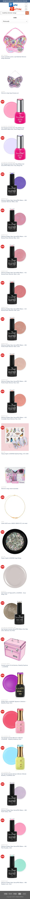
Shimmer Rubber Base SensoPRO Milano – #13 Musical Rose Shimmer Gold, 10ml (14, 309)
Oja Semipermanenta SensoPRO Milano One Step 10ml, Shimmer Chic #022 (14, 629)
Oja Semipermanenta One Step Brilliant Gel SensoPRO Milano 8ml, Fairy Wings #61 (12, 164)
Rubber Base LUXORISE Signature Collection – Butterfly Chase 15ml (13, 702)
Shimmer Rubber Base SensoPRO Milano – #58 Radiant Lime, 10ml (14, 883)
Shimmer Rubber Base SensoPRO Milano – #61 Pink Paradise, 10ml (14, 847)
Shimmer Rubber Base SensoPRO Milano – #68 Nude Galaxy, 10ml (14, 811)
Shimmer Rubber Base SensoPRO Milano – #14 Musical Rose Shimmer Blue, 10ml (14, 237)
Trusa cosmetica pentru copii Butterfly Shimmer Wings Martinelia (13, 57)
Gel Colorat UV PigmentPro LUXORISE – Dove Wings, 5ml (13, 593)
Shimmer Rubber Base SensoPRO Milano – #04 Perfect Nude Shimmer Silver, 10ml (14, 345)
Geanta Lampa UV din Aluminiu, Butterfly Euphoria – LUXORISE (14, 666)
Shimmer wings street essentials (9, 488)
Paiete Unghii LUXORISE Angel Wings (11, 558)
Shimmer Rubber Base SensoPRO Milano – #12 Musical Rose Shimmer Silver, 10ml (14, 273)
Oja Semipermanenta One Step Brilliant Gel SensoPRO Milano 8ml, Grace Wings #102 (12, 128)
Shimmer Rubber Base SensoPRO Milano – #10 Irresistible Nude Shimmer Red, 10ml (14, 418)
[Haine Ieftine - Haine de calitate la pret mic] (15, 7)
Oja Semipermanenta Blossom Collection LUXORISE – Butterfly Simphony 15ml (12, 738)
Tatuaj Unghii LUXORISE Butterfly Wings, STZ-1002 (14, 453)
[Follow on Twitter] (26, 6)
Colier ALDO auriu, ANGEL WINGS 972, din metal (14, 523)
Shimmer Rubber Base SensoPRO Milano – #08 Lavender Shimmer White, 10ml (14, 201)
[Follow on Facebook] (26, 4)
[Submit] (27, 13)
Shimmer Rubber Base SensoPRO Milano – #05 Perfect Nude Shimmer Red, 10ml (14, 382)
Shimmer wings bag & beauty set (10, 93)
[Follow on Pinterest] (26, 9)
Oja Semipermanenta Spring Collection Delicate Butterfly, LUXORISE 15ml (13, 774)
